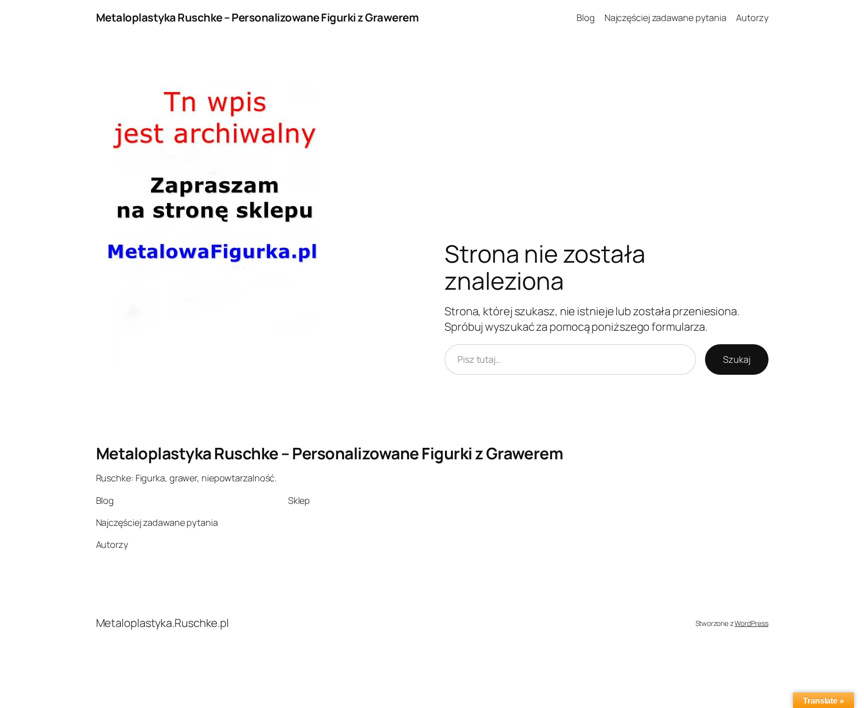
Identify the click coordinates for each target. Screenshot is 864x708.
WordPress (751, 623)
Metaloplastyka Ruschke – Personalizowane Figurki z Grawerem (257, 17)
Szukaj (736, 359)
